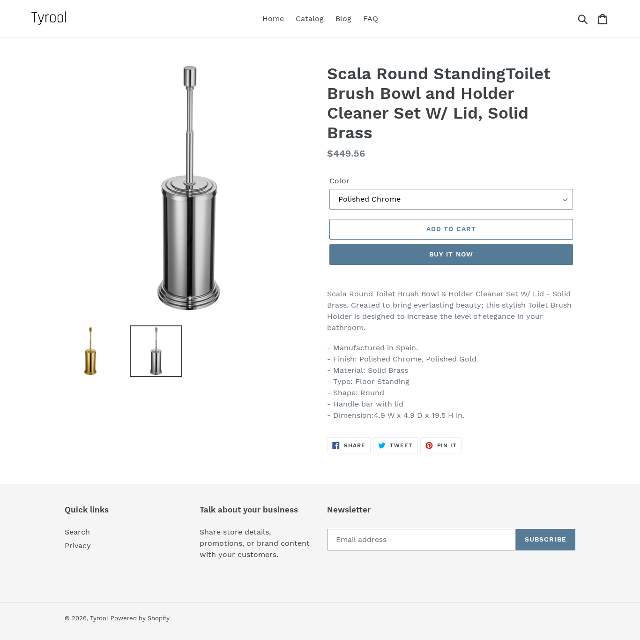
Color (339, 180)
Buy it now (451, 254)
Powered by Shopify (140, 618)
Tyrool (99, 618)
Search (77, 531)
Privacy (78, 545)
